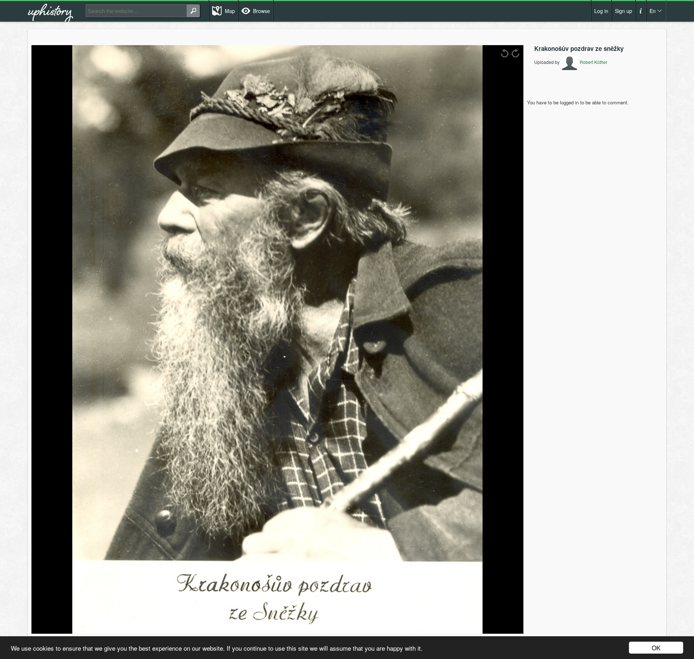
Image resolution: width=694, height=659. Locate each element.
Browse (261, 10)
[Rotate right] (515, 53)
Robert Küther (593, 62)
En (653, 10)
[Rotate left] (504, 53)
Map (230, 10)
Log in (601, 10)
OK (656, 647)
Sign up (623, 10)
